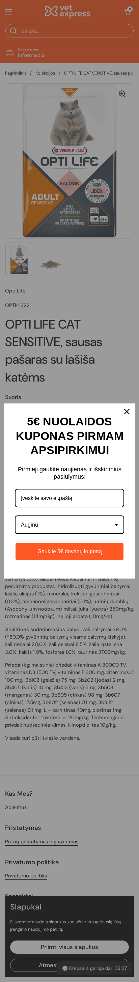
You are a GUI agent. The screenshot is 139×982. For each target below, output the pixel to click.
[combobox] (69, 524)
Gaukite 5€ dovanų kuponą (69, 551)
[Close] (127, 411)
